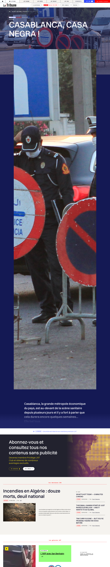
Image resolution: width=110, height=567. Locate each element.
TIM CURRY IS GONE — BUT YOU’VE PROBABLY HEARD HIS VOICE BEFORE (90, 521)
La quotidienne (36, 5)
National (25, 11)
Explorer (75, 5)
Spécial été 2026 (51, 5)
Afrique (6, 500)
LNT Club (88, 1)
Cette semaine (65, 5)
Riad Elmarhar (96, 499)
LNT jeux (66, 1)
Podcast (45, 550)
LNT (21, 500)
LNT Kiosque (26, 1)
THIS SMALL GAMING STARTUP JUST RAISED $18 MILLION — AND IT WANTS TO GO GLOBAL (90, 507)
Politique (11, 19)
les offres (28, 468)
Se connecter (14, 468)
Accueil (14, 11)
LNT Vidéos (40, 1)
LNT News (13, 1)
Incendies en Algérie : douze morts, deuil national (31, 493)
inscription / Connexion (103, 1)
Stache (78, 499)
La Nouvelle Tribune (9, 5)
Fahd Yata (18, 41)
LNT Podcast (53, 1)
